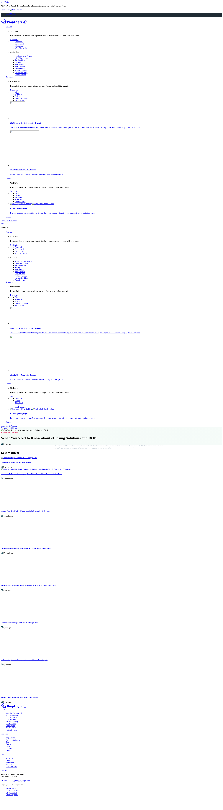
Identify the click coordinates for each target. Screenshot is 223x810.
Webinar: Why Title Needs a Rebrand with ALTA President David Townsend (25, 511)
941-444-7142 (11, 14)
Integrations (19, 46)
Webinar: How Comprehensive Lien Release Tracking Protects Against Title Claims (28, 585)
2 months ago (8, 479)
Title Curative (20, 66)
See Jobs (13, 191)
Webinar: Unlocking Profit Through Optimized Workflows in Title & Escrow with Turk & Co (31, 474)
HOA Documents (21, 58)
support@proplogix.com (21, 781)
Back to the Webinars (9, 428)
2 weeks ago (7, 467)
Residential (19, 42)
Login (3, 221)
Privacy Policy (11, 788)
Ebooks (8, 750)
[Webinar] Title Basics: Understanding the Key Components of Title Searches (26, 548)
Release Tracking (21, 73)
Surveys (18, 62)
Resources (9, 77)
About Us (18, 193)
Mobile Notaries (21, 71)
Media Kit (18, 200)
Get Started (14, 40)
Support (8, 16)
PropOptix (5, 2)
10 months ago (8, 553)
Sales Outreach (20, 75)
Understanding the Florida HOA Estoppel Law (16, 462)
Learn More (5, 10)
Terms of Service (12, 791)
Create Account (11, 221)
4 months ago (8, 516)
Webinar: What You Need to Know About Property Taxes (19, 697)
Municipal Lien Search (23, 56)
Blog (16, 92)
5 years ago (7, 444)
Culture (8, 178)
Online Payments (12, 795)
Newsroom (19, 197)
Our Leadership (20, 202)
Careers (17, 195)
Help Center (19, 100)
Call (2, 223)
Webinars (18, 94)
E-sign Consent (11, 793)
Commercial (19, 44)
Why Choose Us (21, 48)
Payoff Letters (20, 68)
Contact (8, 217)
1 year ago (7, 590)
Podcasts (18, 96)
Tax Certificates (20, 60)
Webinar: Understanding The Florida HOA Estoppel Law (19, 623)
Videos (8, 744)
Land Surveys (11, 719)
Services (9, 27)
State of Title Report (13, 740)
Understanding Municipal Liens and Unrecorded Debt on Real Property (24, 660)
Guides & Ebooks (21, 98)
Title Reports (19, 64)
